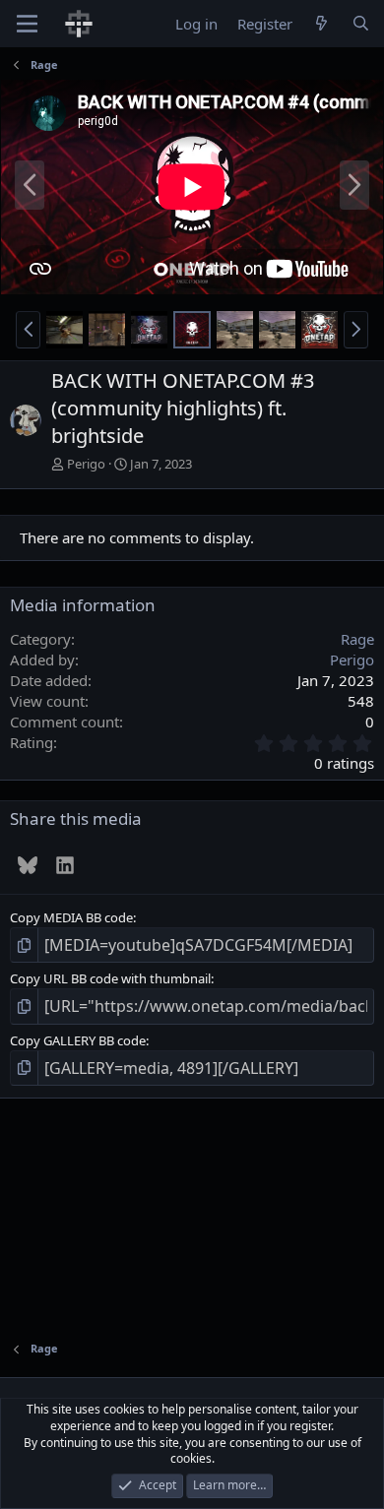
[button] (28, 329)
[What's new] (321, 24)
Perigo (86, 463)
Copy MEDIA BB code (71, 917)
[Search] (361, 24)
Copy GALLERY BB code (78, 1040)
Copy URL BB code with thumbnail (110, 978)
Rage (357, 639)
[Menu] (27, 23)
